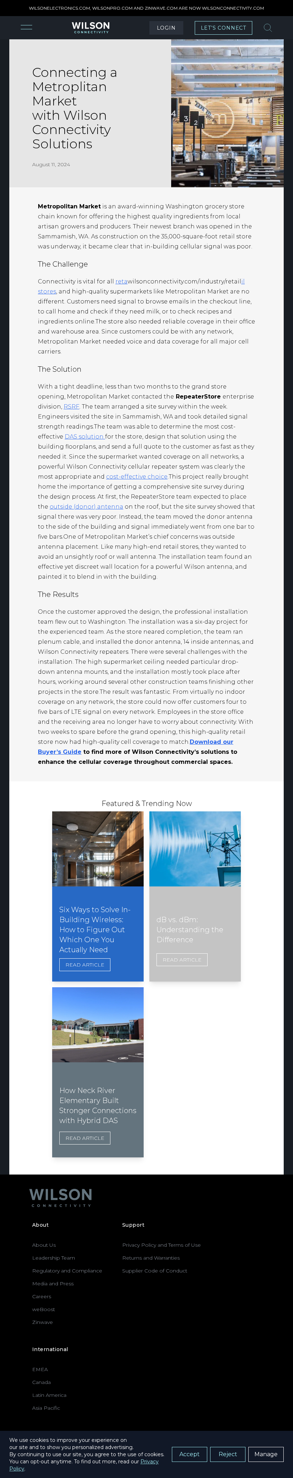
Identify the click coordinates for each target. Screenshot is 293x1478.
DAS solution (85, 436)
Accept (189, 1454)
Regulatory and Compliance (67, 1270)
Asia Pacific (46, 1408)
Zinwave (42, 1322)
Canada (41, 1382)
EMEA (40, 1369)
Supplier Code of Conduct (154, 1270)
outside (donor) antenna (86, 506)
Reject (228, 1454)
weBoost (43, 1309)
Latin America (49, 1395)
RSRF (71, 406)
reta (121, 281)
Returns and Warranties (151, 1258)
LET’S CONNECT (223, 28)
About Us (44, 1245)
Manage (266, 1454)
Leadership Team (53, 1258)
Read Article (84, 965)
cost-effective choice (137, 476)
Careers (41, 1296)
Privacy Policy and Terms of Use (161, 1245)
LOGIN (166, 28)
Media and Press (53, 1283)
